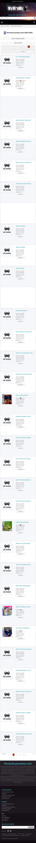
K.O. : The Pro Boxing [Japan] (22, 56)
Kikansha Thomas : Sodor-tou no (23, 691)
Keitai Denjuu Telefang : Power (23, 564)
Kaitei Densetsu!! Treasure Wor (23, 120)
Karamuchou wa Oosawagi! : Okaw (24, 353)
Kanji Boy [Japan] (20, 268)
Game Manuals (5, 819)
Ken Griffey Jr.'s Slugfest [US (22, 628)
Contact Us (29, 833)
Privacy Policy (21, 833)
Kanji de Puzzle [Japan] (21, 310)
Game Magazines (5, 817)
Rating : (18, 65)
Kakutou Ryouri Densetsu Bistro (23, 162)
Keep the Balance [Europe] (22, 522)
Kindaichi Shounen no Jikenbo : (23, 712)
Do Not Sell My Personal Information (10, 835)
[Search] (35, 18)
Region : (20, 59)
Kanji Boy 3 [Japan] (20, 247)
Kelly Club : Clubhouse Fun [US (23, 607)
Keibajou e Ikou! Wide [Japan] (23, 543)
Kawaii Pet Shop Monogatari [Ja (23, 501)
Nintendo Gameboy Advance (8, 795)
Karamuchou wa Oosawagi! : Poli (24, 374)
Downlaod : (20, 63)
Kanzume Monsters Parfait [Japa (24, 331)
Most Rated (18, 43)
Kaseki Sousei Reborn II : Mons (23, 416)
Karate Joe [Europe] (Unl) (22, 395)
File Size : (20, 62)
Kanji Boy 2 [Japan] (20, 226)
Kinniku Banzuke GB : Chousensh (24, 733)
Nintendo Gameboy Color (8, 792)
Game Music (4, 820)
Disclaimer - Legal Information (9, 833)
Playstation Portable (6, 796)
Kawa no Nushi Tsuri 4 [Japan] (23, 458)
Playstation (4, 793)
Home (2, 26)
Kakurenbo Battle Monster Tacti (23, 141)
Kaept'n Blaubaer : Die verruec (23, 77)
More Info (20, 67)
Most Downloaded (18, 38)
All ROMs (7, 26)
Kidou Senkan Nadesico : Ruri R (23, 670)
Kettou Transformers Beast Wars (24, 649)
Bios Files (4, 815)
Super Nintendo (5, 798)
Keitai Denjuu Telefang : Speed (23, 585)
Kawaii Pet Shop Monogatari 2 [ (23, 480)
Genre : (20, 60)
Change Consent (24, 835)
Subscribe (31, 827)
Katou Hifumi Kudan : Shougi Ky (23, 437)
